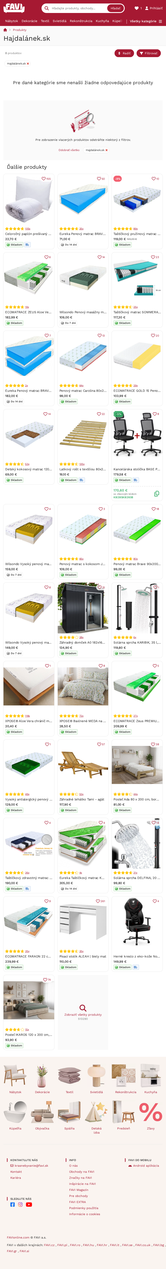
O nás (73, 1165)
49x (27, 794)
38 (157, 744)
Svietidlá (59, 21)
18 (157, 509)
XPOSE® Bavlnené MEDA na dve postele (90, 721)
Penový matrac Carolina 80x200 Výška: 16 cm (93, 391)
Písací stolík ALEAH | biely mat (82, 956)
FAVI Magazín (78, 1190)
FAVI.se (128, 1245)
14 (103, 257)
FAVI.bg (159, 1245)
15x (27, 1029)
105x (27, 228)
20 (157, 335)
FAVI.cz (50, 1245)
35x (27, 951)
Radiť (127, 53)
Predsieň (123, 1128)
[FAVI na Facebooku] (12, 1204)
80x (135, 558)
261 (103, 901)
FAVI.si (24, 1251)
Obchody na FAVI (81, 1171)
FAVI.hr (102, 1245)
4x (80, 872)
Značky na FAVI (80, 1177)
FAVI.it (115, 1245)
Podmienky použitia (83, 1208)
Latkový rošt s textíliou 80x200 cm (86, 469)
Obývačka (42, 1128)
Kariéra (15, 1177)
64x (81, 385)
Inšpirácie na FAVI (82, 1183)
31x (135, 872)
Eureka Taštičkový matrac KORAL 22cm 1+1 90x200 (98, 878)
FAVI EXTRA (77, 1202)
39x (135, 385)
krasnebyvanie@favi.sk (31, 1165)
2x (26, 385)
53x (27, 464)
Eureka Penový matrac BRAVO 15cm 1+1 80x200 (41, 391)
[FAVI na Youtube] (29, 1204)
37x (135, 715)
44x (135, 794)
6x (134, 637)
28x (81, 637)
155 (48, 178)
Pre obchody (78, 1196)
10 (157, 178)
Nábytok (11, 21)
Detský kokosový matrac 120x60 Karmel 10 (37, 469)
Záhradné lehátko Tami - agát (81, 799)
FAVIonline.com (18, 1237)
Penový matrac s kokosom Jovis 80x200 (90, 564)
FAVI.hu (89, 1245)
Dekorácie (29, 21)
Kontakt (16, 1171)
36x (27, 872)
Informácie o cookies (84, 1214)
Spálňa (69, 1128)
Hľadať (115, 8)
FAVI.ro (75, 1245)
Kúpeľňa (118, 21)
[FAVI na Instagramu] (20, 1204)
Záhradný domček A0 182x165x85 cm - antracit (95, 642)
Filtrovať (151, 53)
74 (49, 979)
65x (81, 558)
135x (82, 464)
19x (27, 306)
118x (27, 715)
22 (103, 414)
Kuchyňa (102, 21)
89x (135, 228)
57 (103, 744)
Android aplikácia (146, 1165)
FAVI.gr (12, 1251)
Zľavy (151, 1128)
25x (81, 228)
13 (103, 335)
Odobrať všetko (69, 150)
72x (81, 715)
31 (103, 587)
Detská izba (96, 1130)
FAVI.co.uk (143, 1245)
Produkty (19, 30)
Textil (45, 21)
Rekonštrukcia (81, 21)
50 (103, 178)
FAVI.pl (62, 1245)
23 (157, 257)
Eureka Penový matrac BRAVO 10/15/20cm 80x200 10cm (102, 234)
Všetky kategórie (143, 21)
